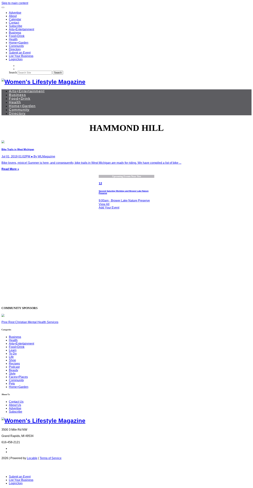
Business (15, 32)
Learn (12, 350)
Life (11, 356)
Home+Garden (18, 42)
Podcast (14, 366)
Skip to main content (14, 3)
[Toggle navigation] (2, 7)
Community (16, 46)
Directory (15, 49)
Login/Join (16, 59)
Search (13, 72)
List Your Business (21, 56)
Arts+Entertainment (21, 29)
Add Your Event (109, 207)
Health (13, 39)
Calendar (15, 19)
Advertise (15, 12)
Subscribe (15, 26)
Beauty (13, 370)
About (13, 16)
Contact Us (16, 401)
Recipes (14, 363)
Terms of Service (50, 458)
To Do (13, 353)
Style (12, 373)
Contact (14, 22)
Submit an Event (20, 52)
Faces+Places (18, 376)
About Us (15, 405)
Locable (32, 458)
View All (104, 204)
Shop (12, 360)
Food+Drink (16, 36)
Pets (12, 383)
